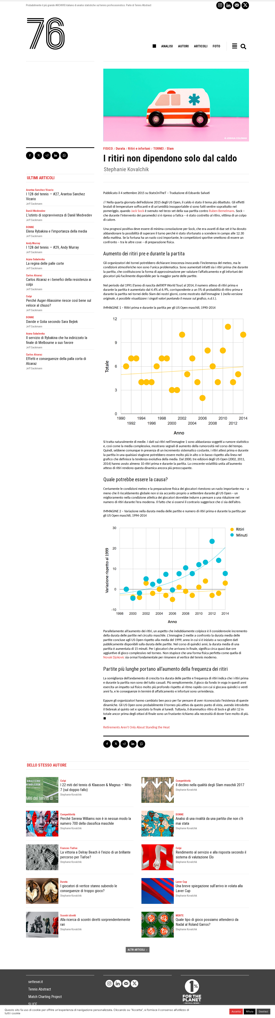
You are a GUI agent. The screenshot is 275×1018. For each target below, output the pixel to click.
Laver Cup (181, 881)
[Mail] (237, 5)
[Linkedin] (228, 5)
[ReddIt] (47, 155)
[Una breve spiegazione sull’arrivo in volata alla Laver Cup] (157, 891)
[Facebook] (29, 155)
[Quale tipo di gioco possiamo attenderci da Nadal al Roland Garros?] (157, 925)
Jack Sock (137, 211)
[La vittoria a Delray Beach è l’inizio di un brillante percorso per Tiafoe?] (42, 857)
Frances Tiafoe (68, 848)
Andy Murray (33, 243)
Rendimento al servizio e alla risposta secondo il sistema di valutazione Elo (211, 854)
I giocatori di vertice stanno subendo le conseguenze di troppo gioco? (88, 888)
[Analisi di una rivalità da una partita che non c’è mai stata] (157, 824)
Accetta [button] (236, 1011)
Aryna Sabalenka (35, 259)
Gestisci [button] (263, 1011)
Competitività (183, 780)
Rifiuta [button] (249, 1011)
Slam (170, 148)
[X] (245, 5)
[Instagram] (220, 5)
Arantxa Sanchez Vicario (40, 189)
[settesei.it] (46, 33)
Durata (120, 148)
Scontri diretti (68, 915)
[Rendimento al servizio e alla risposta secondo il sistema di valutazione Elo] (157, 857)
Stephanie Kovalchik (126, 169)
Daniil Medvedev (35, 210)
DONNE (30, 227)
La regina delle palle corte (45, 263)
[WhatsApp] (64, 155)
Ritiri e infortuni (139, 148)
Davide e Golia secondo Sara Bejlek (52, 321)
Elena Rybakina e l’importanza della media (56, 231)
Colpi (29, 296)
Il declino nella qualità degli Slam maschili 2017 (210, 785)
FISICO (108, 148)
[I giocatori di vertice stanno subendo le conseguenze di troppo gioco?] (42, 891)
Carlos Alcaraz (34, 275)
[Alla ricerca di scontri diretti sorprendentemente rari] (42, 925)
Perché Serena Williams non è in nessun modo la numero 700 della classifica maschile (95, 821)
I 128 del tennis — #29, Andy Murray (52, 247)
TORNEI (158, 148)
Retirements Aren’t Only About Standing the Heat (136, 727)
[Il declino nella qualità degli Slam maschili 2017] (157, 790)
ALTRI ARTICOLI (136, 949)
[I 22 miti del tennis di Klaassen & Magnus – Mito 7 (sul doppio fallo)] (42, 790)
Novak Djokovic (113, 657)
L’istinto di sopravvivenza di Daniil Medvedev (59, 215)
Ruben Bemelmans (221, 211)
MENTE (180, 915)
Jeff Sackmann (34, 203)
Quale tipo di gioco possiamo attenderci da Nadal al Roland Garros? (207, 922)
